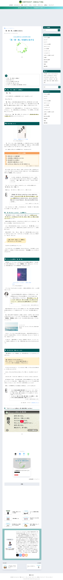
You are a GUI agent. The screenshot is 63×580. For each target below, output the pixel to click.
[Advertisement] (31, 18)
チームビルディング (50, 75)
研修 (22, 5)
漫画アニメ (56, 80)
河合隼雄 (45, 61)
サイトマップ (51, 5)
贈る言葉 (45, 66)
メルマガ (34, 5)
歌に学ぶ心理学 (47, 59)
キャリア (45, 39)
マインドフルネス (46, 77)
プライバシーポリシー (49, 577)
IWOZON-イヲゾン (35, 402)
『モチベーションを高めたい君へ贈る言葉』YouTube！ (16, 84)
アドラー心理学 (47, 37)
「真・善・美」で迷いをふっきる (12, 83)
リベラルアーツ (36, 479)
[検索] (59, 30)
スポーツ (45, 75)
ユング (56, 77)
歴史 (50, 80)
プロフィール (40, 5)
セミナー (26, 5)
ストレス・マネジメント (54, 73)
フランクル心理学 (47, 44)
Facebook (20, 556)
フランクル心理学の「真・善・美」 (12, 81)
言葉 (44, 82)
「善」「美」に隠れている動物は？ (12, 78)
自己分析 (11, 5)
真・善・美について (10, 79)
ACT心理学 (45, 73)
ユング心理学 (46, 48)
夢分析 (45, 80)
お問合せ (45, 5)
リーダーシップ (47, 50)
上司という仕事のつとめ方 (49, 55)
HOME (32, 575)
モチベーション (47, 46)
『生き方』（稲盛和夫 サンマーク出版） (20, 139)
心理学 (45, 57)
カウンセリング (17, 5)
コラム (30, 5)
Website (26, 556)
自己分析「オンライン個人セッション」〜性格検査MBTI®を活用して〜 (31, 7)
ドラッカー (55, 75)
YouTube (23, 556)
